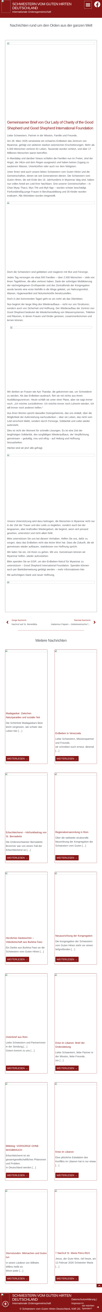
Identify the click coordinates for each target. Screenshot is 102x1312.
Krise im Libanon (64, 1151)
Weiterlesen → (17, 758)
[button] (88, 5)
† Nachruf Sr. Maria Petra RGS (72, 1253)
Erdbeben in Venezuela (68, 733)
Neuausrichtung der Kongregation (73, 935)
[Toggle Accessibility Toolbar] (5, 1304)
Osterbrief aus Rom (17, 1037)
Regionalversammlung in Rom (71, 832)
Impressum (77, 1303)
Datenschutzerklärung (83, 1299)
